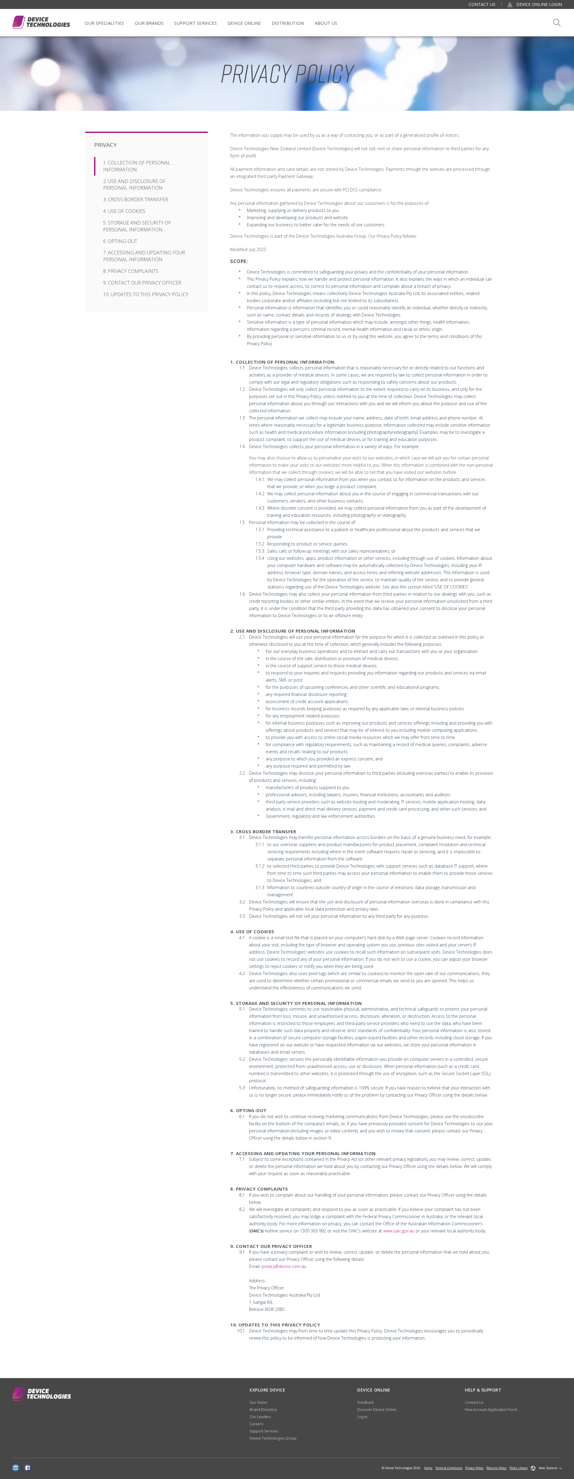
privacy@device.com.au (284, 1266)
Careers (256, 1423)
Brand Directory (263, 1409)
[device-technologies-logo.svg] (41, 22)
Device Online (244, 23)
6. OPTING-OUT (120, 241)
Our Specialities (104, 23)
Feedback (365, 1402)
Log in (362, 1416)
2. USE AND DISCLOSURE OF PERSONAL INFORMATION (134, 184)
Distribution (288, 23)
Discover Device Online (376, 1409)
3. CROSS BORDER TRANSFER (135, 199)
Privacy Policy (474, 1468)
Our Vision (258, 1402)
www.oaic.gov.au (398, 1231)
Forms (428, 1468)
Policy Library (518, 1468)
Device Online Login (538, 4)
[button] (546, 1468)
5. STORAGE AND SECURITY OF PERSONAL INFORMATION (137, 226)
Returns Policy (496, 1468)
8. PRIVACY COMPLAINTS (130, 271)
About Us (326, 23)
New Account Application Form (491, 1409)
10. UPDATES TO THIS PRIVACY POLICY (145, 294)
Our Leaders (260, 1416)
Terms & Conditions (448, 1468)
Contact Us (482, 4)
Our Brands (149, 23)
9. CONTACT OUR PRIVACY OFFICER (142, 282)
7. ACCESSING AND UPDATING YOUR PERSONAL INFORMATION (144, 256)
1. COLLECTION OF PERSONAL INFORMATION (136, 166)
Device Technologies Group (273, 1438)
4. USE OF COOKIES (124, 211)
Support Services (195, 23)
